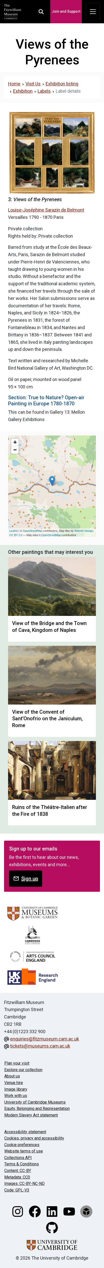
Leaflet (13, 530)
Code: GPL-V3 (16, 1190)
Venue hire (13, 1082)
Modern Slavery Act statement (31, 1115)
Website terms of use (23, 1151)
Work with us (15, 1095)
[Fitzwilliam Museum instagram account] (18, 1211)
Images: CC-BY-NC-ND (24, 1183)
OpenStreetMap (32, 530)
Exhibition (23, 91)
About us (12, 1076)
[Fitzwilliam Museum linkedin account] (52, 1211)
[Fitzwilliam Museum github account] (52, 1227)
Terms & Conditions (21, 1164)
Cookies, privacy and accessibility (34, 1138)
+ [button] (15, 442)
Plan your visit (16, 1063)
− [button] (15, 450)
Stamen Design (83, 530)
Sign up (29, 879)
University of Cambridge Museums (35, 1102)
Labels (44, 91)
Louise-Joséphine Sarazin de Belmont (46, 210)
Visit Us (33, 83)
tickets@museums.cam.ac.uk (40, 1046)
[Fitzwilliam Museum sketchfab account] (86, 1211)
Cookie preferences (21, 1144)
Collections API (18, 1157)
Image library (15, 1089)
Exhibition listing (62, 83)
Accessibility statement (25, 1131)
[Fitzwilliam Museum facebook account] (35, 1211)
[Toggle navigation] (93, 12)
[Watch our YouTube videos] (69, 1211)
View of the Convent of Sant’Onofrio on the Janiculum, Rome (47, 719)
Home (14, 83)
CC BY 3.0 (15, 535)
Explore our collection (23, 1069)
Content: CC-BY (17, 1170)
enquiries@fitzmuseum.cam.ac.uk (44, 1039)
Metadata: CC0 (17, 1177)
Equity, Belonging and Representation (37, 1108)
